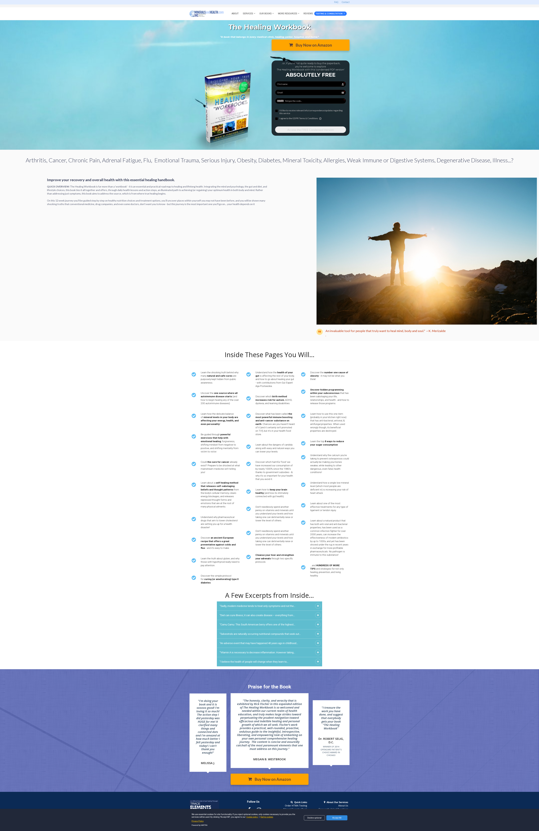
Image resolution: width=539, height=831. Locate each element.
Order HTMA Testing (296, 805)
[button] (318, 606)
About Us (343, 805)
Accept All (336, 818)
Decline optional (314, 818)
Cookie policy (252, 817)
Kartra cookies (267, 817)
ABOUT (235, 13)
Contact (346, 2)
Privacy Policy (198, 821)
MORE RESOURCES (287, 13)
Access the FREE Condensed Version (310, 129)
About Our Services (337, 802)
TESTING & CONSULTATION (329, 13)
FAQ (336, 2)
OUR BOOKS (265, 13)
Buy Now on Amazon (314, 45)
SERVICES (248, 13)
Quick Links (300, 802)
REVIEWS (308, 13)
